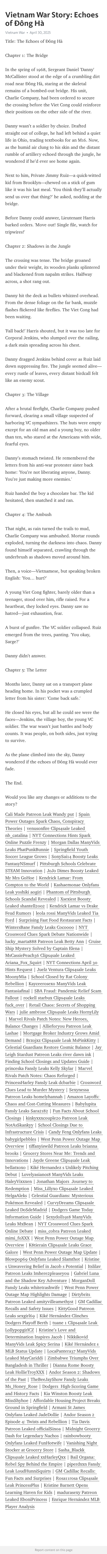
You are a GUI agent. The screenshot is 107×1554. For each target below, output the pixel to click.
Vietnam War (15, 32)
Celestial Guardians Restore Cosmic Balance (47, 1047)
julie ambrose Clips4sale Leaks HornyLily (59, 1012)
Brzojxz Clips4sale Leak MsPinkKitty (61, 1040)
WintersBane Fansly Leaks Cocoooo (39, 927)
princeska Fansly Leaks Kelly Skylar (39, 1068)
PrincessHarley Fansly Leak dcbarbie (40, 1082)
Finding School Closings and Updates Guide (47, 1061)
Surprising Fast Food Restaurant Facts (55, 920)
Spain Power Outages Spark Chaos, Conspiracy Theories (48, 821)
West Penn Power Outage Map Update (60, 1252)
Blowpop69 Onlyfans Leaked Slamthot (42, 1259)
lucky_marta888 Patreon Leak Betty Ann (44, 941)
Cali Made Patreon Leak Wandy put (39, 814)
